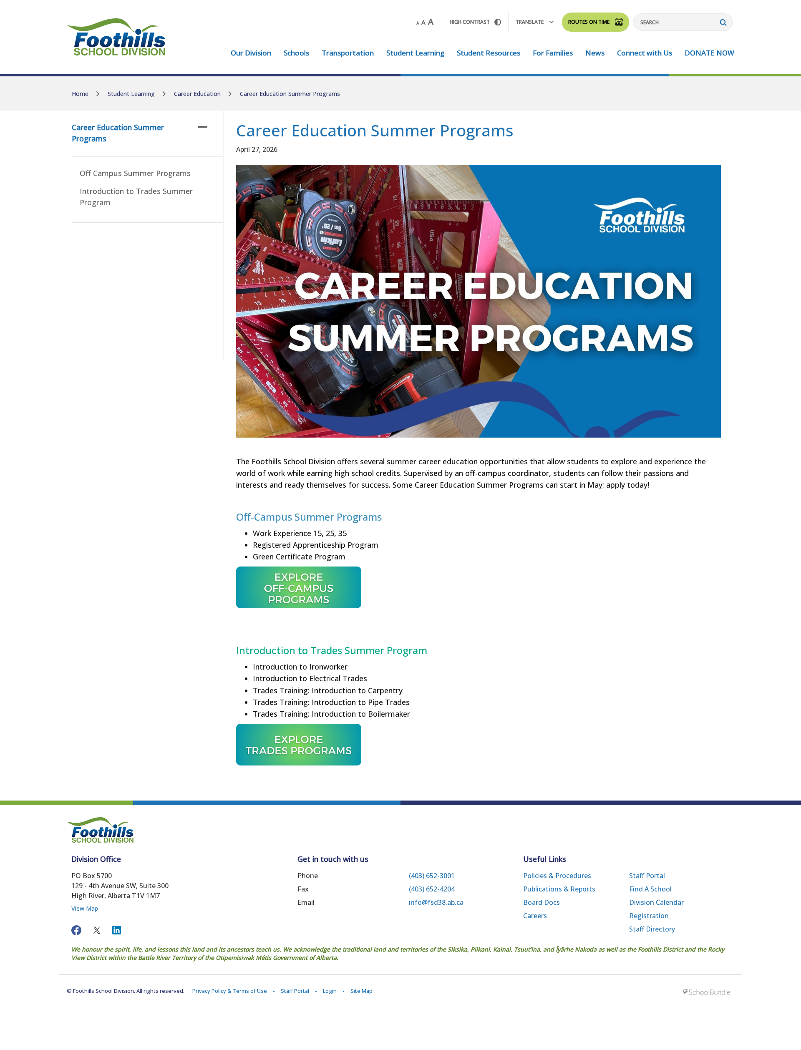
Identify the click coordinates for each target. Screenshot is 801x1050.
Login (330, 991)
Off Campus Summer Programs (135, 173)
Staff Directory (652, 929)
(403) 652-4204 (432, 889)
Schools (296, 53)
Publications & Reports (559, 889)
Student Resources (488, 53)
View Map (84, 908)
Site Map (361, 991)
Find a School (650, 889)
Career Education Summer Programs (118, 133)
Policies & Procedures (557, 875)
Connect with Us (644, 53)
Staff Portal (647, 875)
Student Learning (415, 53)
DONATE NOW (709, 53)
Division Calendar (656, 902)
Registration (649, 915)
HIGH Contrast (470, 21)
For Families (553, 53)
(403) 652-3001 (432, 875)
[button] (202, 126)
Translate (530, 21)
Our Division (251, 53)
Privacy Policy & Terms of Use (229, 991)
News (595, 53)
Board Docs (541, 902)
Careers (535, 915)
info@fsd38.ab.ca (436, 902)
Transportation (348, 53)
